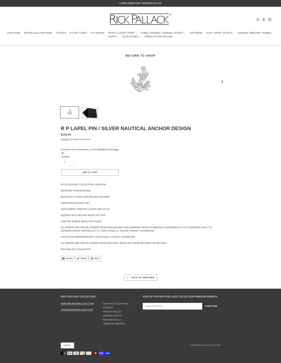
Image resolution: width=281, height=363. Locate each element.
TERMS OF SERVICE (114, 323)
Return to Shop (141, 55)
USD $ (67, 345)
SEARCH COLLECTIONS (115, 303)
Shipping (65, 139)
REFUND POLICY (112, 320)
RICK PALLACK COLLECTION (208, 345)
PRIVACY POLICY (112, 311)
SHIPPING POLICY (112, 315)
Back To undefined (142, 277)
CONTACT (108, 307)
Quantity (65, 156)
